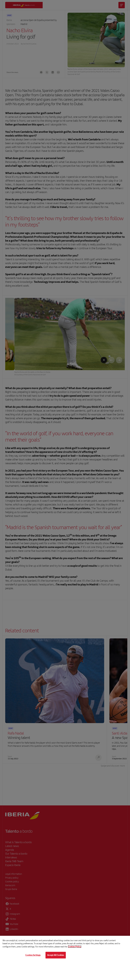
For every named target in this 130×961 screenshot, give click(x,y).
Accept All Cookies (55, 955)
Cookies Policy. (74, 946)
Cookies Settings (33, 955)
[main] (65, 948)
